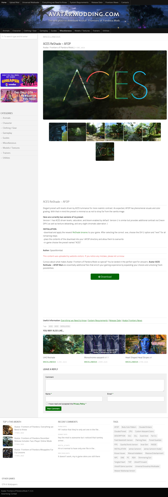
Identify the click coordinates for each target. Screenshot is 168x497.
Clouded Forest (120, 431)
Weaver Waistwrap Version (124, 471)
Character (17, 31)
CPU (130, 431)
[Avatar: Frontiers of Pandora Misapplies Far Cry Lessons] (8, 453)
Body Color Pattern (129, 427)
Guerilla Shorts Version (129, 444)
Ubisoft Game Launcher (123, 466)
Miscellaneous (66, 31)
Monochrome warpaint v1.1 (96, 357)
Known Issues (119, 453)
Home (3, 2)
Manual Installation (135, 453)
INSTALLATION (65, 326)
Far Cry (153, 436)
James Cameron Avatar (152, 449)
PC (128, 458)
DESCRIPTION (119, 436)
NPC (116, 458)
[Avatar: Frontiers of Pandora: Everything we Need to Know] (8, 430)
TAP (129, 462)
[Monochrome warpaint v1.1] (104, 344)
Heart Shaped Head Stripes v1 (138, 357)
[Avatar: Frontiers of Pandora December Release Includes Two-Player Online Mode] (8, 441)
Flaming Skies (141, 440)
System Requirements (79, 2)
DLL (135, 436)
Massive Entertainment (154, 453)
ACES (50, 326)
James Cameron (135, 449)
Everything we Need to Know (54, 2)
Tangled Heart (119, 462)
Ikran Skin (144, 444)
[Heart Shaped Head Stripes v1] (146, 344)
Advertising (5, 494)
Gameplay (44, 31)
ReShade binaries (80, 232)
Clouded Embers (145, 427)
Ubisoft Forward (140, 462)
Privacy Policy (79, 404)
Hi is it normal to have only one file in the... (77, 448)
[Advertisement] (105, 181)
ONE (122, 458)
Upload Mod (14, 2)
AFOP (56, 326)
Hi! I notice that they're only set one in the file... (79, 429)
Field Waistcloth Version (123, 440)
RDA (134, 458)
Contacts (125, 2)
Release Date (97, 2)
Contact (14, 494)
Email (110, 394)
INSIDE (153, 444)
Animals (6, 31)
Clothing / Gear (30, 31)
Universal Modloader (30, 2)
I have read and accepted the (67, 404)
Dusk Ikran (144, 436)
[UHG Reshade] (63, 344)
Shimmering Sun (144, 458)
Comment (50, 377)
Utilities (106, 31)
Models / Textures (82, 31)
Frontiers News (112, 2)
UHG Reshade (49, 357)
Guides (54, 31)
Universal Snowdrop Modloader (147, 466)
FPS (115, 444)
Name (49, 394)
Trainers (96, 31)
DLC (129, 436)
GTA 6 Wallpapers (9, 484)
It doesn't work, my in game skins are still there (79, 456)
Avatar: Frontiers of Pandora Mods (14, 491)
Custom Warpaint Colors (144, 431)
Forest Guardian (155, 440)
